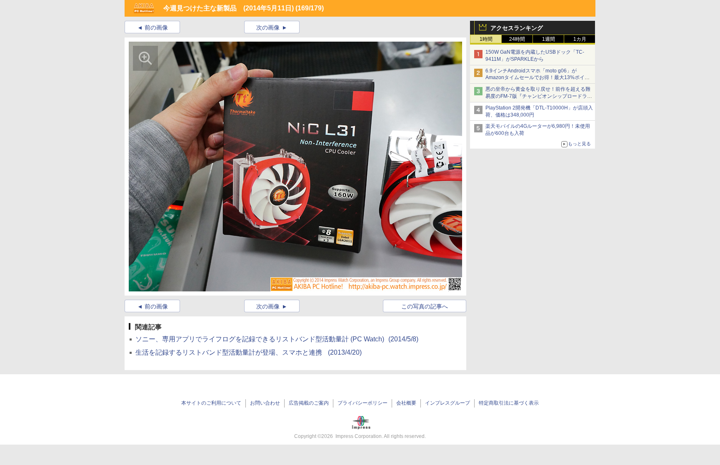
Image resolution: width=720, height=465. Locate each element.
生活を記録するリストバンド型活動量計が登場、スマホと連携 (248, 352)
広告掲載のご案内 (309, 403)
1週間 (548, 39)
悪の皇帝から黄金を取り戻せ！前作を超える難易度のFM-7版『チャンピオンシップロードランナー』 (538, 96)
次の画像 (268, 27)
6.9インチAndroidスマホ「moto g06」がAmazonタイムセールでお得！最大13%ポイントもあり (537, 78)
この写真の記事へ (424, 306)
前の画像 (156, 27)
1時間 (486, 39)
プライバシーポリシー (363, 403)
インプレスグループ (447, 403)
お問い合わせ (265, 403)
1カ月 (579, 39)
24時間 (517, 39)
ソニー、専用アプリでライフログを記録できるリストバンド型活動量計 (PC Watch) (276, 339)
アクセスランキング (516, 28)
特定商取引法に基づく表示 (509, 403)
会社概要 (406, 403)
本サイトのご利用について (211, 403)
